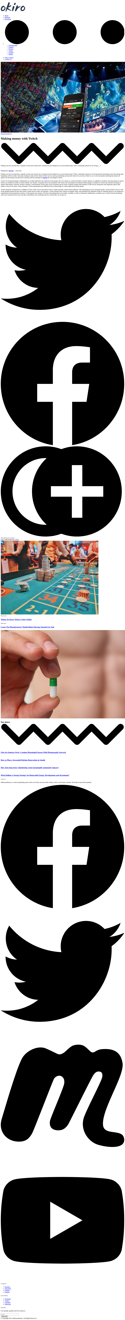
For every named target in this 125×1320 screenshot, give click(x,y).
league (3, 134)
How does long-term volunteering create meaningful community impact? (30, 768)
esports (45, 177)
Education (8, 19)
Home (6, 15)
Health (11, 54)
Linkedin (7, 1302)
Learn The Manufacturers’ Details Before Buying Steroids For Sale (27, 627)
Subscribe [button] (4, 1316)
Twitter (7, 1300)
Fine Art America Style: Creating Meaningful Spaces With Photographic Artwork (33, 752)
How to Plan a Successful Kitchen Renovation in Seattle (23, 760)
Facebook (8, 1299)
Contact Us (8, 59)
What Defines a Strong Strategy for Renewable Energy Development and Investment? (35, 775)
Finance (11, 49)
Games (11, 51)
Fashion (11, 47)
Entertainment (13, 45)
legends (7, 134)
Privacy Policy (9, 57)
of (11, 134)
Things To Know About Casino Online (16, 619)
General (11, 52)
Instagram (8, 1304)
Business (7, 17)
